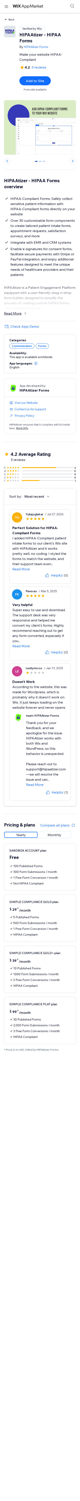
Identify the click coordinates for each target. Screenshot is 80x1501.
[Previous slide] (7, 161)
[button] (36, 363)
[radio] (21, 835)
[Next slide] (73, 161)
